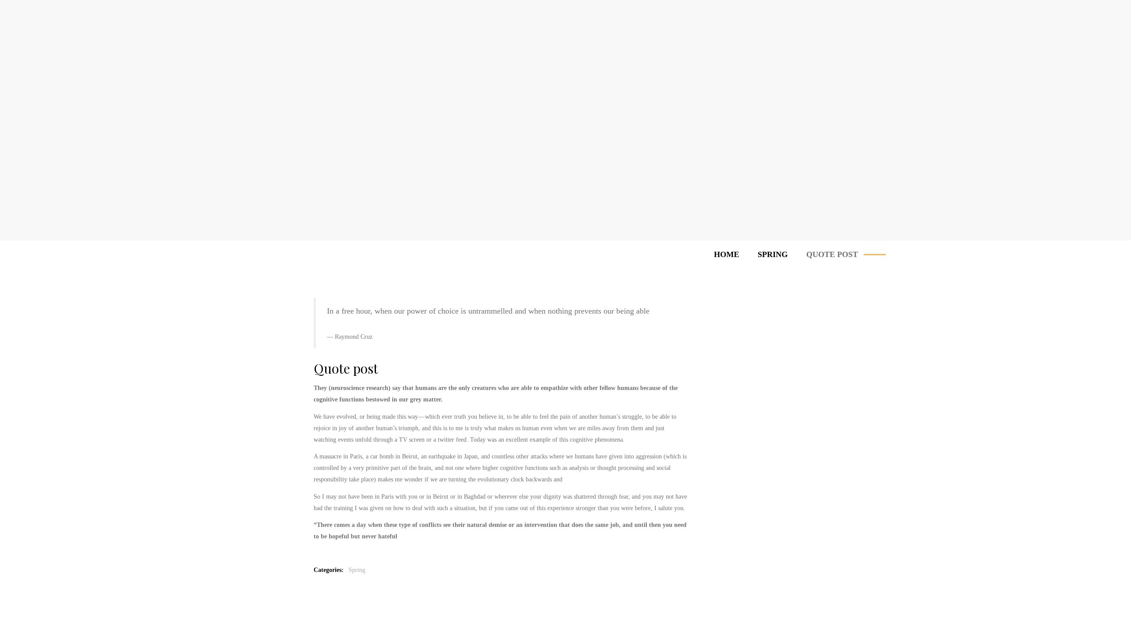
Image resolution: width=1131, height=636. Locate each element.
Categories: (330, 570)
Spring (357, 570)
